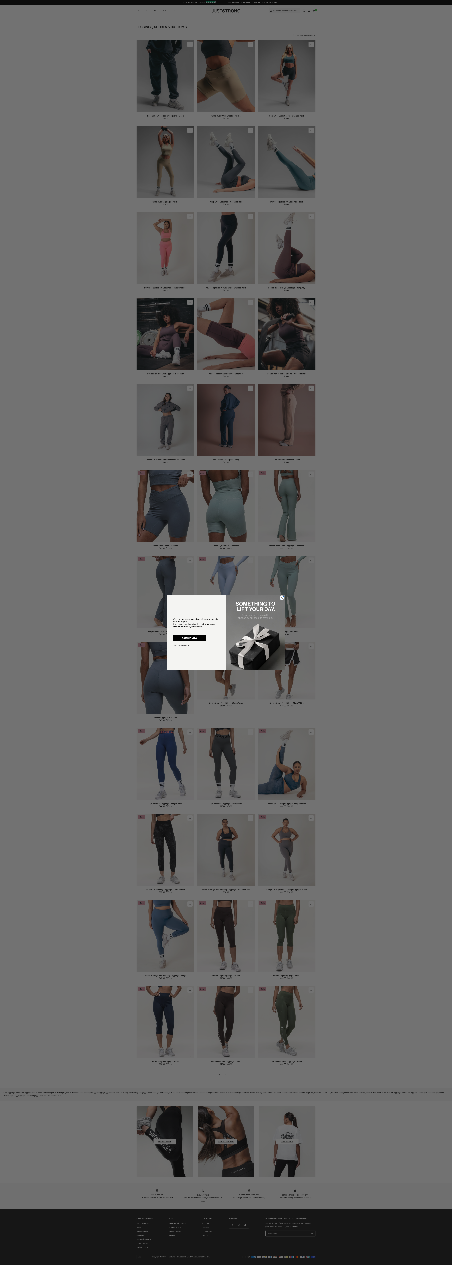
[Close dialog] (282, 598)
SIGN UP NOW (189, 638)
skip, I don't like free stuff (181, 645)
